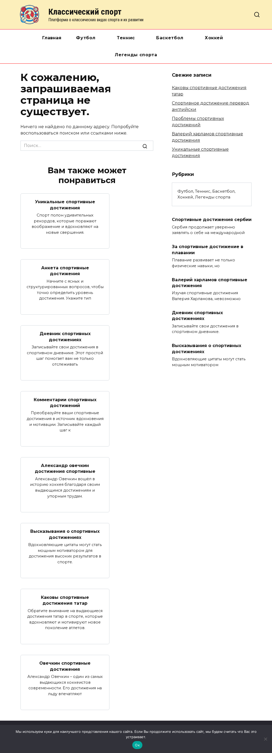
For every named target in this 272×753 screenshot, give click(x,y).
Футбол (86, 37)
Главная (51, 37)
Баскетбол (170, 37)
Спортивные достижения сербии (212, 219)
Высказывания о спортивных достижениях (65, 534)
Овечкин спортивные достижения (65, 666)
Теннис (126, 37)
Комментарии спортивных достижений (65, 402)
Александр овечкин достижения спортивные (65, 468)
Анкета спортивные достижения (65, 270)
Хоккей (214, 37)
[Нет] (265, 739)
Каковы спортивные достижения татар (65, 600)
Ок (137, 745)
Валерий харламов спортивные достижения (209, 282)
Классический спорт (84, 12)
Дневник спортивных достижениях (65, 336)
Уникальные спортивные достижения (65, 204)
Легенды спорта (136, 54)
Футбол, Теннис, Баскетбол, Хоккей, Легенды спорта (206, 194)
